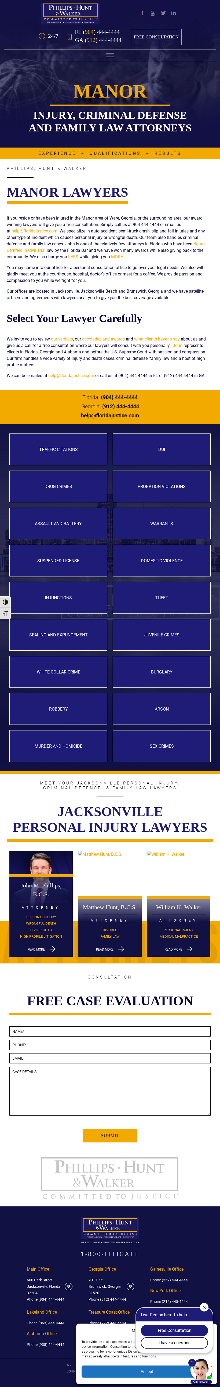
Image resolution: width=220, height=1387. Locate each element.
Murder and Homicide (58, 746)
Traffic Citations (58, 449)
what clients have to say (157, 339)
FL (97, 32)
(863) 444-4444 (45, 1323)
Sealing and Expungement (58, 634)
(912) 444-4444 (110, 406)
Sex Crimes (162, 746)
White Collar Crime (58, 672)
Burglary (162, 672)
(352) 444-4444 (169, 1280)
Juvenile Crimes (161, 634)
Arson (162, 709)
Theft (161, 597)
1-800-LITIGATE (110, 1254)
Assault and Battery (58, 523)
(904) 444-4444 (110, 397)
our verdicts (62, 339)
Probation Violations (162, 486)
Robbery (58, 709)
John (177, 345)
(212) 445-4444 (169, 1301)
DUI (161, 449)
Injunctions (58, 597)
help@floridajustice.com (34, 231)
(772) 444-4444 (107, 1323)
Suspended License (58, 560)
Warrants (161, 523)
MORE (117, 256)
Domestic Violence (162, 560)
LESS (73, 256)
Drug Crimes (58, 486)
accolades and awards (103, 339)
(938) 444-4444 (45, 1344)
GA (98, 40)
